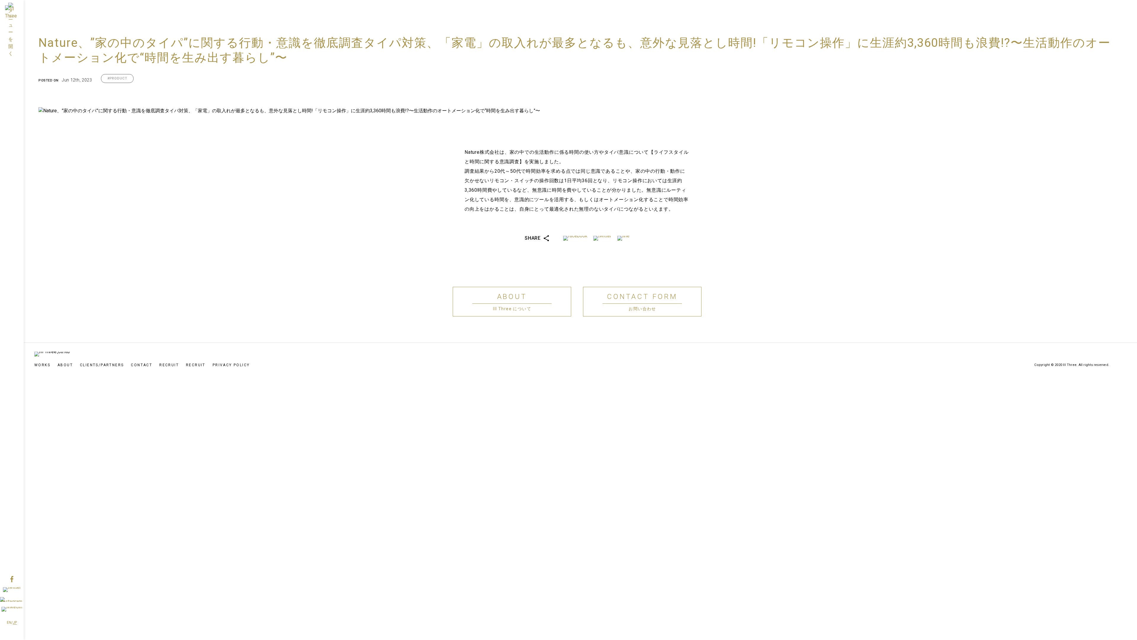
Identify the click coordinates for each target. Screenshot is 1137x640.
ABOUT (65, 365)
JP (15, 622)
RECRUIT (169, 365)
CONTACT (141, 365)
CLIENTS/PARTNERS (102, 365)
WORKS (42, 365)
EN (9, 622)
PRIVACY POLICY (231, 365)
